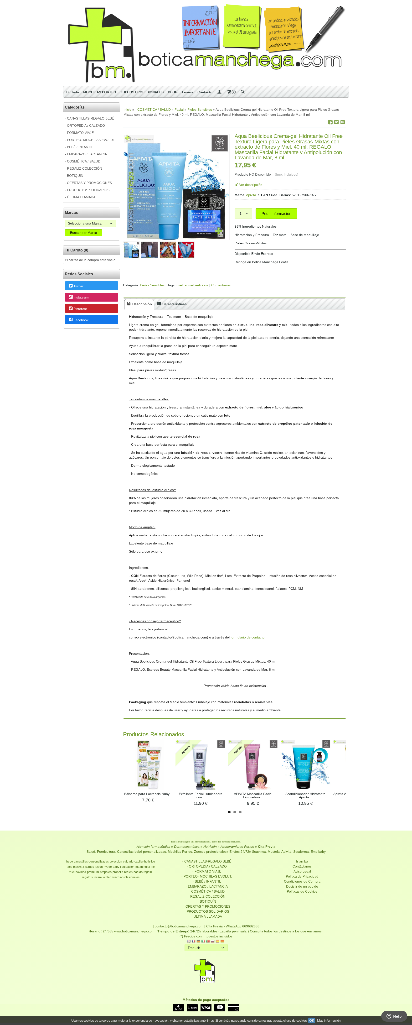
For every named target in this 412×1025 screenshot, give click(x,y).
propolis (118, 872)
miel (179, 285)
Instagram (81, 297)
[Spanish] (217, 941)
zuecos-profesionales (125, 877)
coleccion (116, 861)
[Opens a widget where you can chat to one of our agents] (394, 1017)
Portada (72, 92)
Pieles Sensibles (152, 285)
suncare (96, 877)
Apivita (251, 195)
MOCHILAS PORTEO (99, 92)
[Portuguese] (208, 941)
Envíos (187, 92)
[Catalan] (222, 941)
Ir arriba (302, 861)
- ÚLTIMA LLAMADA (80, 197)
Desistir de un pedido (302, 886)
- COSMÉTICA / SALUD (82, 161)
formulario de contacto (247, 637)
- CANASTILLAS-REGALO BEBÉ (89, 118)
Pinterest (80, 309)
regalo (86, 877)
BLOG (173, 92)
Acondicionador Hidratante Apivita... (305, 795)
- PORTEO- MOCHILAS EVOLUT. (90, 140)
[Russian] (213, 941)
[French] (194, 941)
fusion (99, 866)
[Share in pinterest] (343, 122)
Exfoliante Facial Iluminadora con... (200, 795)
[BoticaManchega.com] (206, 42)
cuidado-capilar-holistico (139, 861)
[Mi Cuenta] (219, 92)
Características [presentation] (174, 304)
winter (107, 877)
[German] (198, 941)
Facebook (80, 320)
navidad (81, 872)
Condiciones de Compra (302, 881)
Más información (329, 1020)
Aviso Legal (302, 871)
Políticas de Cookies (302, 891)
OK (311, 1020)
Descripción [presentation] (141, 304)
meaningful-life (145, 866)
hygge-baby (111, 866)
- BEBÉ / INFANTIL (79, 147)
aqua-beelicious (196, 285)
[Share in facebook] (330, 122)
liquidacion (127, 866)
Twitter (78, 286)
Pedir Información (276, 213)
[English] (189, 941)
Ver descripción (250, 185)
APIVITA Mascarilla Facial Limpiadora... (253, 795)
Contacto (204, 92)
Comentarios (221, 285)
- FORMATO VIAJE (79, 133)
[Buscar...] (242, 92)
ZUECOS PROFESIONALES (142, 92)
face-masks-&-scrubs (80, 866)
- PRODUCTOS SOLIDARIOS (87, 190)
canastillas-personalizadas (91, 861)
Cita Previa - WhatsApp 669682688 (232, 926)
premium (93, 872)
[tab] (139, 304)
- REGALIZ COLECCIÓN (83, 168)
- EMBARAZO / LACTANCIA (86, 154)
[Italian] (203, 941)
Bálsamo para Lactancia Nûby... (148, 794)
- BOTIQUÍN (74, 176)
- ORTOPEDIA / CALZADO (85, 125)
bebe (69, 861)
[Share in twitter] (336, 122)
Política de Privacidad (302, 876)
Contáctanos (302, 866)
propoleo (106, 872)
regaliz (148, 872)
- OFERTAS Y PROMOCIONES (88, 183)
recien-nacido (133, 872)
